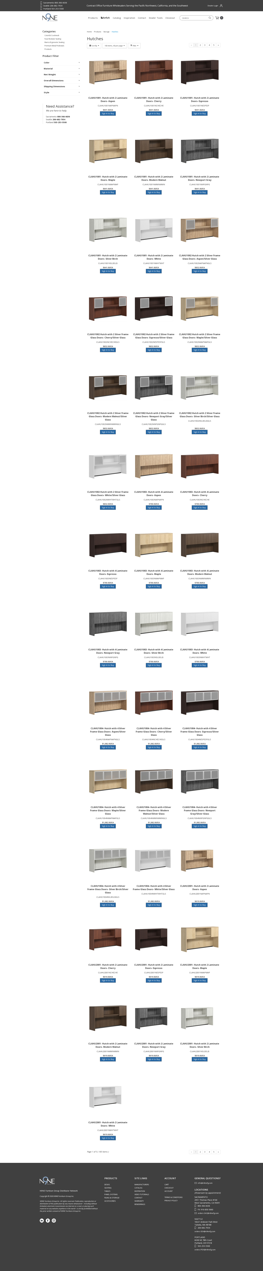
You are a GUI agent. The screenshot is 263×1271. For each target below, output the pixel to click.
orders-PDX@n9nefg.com (205, 1249)
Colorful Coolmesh (52, 35)
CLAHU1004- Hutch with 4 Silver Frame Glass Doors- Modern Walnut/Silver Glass (154, 810)
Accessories (110, 1201)
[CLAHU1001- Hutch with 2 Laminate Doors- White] (154, 230)
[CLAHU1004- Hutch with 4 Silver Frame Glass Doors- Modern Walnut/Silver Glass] (154, 782)
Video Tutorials (142, 1194)
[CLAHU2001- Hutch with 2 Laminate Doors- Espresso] (154, 939)
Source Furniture (55, 17)
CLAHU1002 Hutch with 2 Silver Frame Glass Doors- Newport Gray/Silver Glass (153, 416)
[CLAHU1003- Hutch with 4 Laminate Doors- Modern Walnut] (200, 545)
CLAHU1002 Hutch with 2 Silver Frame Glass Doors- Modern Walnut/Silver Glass (107, 416)
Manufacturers (142, 1184)
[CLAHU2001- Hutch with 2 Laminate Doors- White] (108, 1097)
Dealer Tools (156, 17)
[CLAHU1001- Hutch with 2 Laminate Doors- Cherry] (154, 72)
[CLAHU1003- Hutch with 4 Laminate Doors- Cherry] (200, 466)
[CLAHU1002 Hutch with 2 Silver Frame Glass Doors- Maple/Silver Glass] (200, 309)
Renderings (140, 1204)
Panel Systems (111, 1194)
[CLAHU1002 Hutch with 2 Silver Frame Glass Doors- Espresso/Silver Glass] (154, 309)
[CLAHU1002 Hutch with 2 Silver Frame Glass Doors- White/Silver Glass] (108, 466)
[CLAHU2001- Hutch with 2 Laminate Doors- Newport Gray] (154, 1018)
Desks (107, 1184)
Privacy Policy (171, 1200)
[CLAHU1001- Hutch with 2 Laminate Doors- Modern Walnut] (154, 151)
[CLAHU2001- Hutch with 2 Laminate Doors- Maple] (200, 939)
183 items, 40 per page (114, 46)
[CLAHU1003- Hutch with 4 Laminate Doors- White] (200, 624)
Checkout (169, 1188)
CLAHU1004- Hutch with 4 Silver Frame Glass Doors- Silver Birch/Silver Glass (107, 889)
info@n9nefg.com (205, 1183)
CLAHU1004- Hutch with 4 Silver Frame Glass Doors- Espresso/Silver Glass (200, 731)
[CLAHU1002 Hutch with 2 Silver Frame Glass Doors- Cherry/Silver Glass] (108, 309)
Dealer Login (213, 5)
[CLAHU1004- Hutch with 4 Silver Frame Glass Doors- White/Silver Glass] (154, 860)
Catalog (117, 17)
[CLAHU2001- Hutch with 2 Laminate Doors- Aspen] (200, 860)
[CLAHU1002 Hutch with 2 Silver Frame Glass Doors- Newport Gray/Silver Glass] (154, 388)
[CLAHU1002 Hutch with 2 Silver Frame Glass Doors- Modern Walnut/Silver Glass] (108, 388)
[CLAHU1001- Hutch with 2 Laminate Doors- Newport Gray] (200, 151)
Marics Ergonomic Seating (54, 42)
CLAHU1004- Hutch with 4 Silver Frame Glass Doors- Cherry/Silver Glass (154, 731)
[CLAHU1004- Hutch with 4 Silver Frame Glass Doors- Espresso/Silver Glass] (200, 703)
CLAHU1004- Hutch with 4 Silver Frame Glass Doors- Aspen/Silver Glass (108, 731)
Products (93, 17)
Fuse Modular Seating (53, 39)
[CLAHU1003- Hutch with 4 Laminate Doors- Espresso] (108, 545)
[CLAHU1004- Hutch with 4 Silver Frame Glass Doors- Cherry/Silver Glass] (154, 703)
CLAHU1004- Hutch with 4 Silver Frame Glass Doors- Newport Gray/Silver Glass (199, 810)
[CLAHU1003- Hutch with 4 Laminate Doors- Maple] (154, 545)
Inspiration (129, 17)
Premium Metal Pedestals (54, 46)
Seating (108, 1188)
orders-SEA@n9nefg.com (205, 1231)
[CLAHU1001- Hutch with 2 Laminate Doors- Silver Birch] (108, 230)
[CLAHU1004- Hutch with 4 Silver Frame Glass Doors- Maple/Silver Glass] (108, 782)
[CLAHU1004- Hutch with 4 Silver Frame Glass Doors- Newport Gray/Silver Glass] (200, 782)
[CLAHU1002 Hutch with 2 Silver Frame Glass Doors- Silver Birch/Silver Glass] (200, 388)
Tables (107, 1191)
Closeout (170, 17)
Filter (134, 46)
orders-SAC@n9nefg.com (208, 1213)
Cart (167, 1184)
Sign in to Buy (108, 113)
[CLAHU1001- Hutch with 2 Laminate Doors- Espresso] (200, 72)
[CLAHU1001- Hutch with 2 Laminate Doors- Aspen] (108, 72)
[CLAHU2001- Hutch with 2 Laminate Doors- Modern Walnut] (108, 1018)
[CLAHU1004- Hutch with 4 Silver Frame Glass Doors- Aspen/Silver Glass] (108, 703)
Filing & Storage (111, 1197)
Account (169, 1191)
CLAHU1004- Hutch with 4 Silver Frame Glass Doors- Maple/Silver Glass (108, 810)
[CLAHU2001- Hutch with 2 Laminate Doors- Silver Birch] (200, 1018)
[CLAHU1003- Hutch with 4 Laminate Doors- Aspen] (154, 466)
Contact (142, 17)
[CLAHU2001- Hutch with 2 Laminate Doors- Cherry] (108, 939)
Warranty (139, 1201)
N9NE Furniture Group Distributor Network (59, 1190)
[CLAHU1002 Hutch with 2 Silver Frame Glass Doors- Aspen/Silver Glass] (200, 230)
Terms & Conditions (174, 1197)
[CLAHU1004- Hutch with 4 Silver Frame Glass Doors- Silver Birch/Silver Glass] (108, 860)
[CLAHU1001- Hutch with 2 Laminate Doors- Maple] (108, 151)
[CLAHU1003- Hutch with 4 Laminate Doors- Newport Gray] (108, 624)
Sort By (94, 46)
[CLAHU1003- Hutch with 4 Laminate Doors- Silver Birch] (154, 624)
